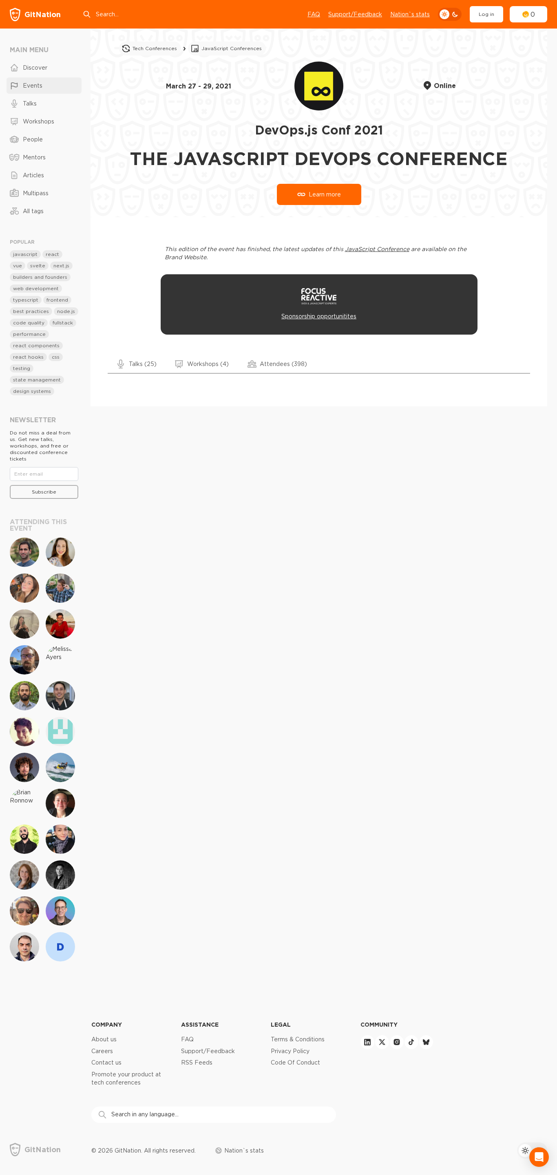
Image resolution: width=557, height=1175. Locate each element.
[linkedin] (367, 1042)
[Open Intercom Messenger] (539, 1157)
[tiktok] (411, 1042)
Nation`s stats (410, 14)
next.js (61, 265)
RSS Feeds (196, 1062)
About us (104, 1039)
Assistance (200, 1024)
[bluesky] (426, 1042)
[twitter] (382, 1042)
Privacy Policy (290, 1051)
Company (106, 1024)
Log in (486, 14)
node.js (66, 311)
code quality (28, 322)
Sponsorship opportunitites (318, 316)
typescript (25, 299)
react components (36, 345)
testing (21, 368)
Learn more (325, 194)
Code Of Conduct (295, 1062)
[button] (137, 364)
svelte (37, 265)
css (56, 356)
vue (17, 265)
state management (37, 379)
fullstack (63, 322)
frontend (57, 299)
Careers (102, 1051)
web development (36, 288)
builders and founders (40, 277)
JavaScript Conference (377, 249)
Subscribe (44, 491)
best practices (31, 311)
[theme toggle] (450, 14)
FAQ (313, 14)
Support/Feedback (355, 14)
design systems (32, 391)
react (52, 254)
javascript (25, 254)
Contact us (106, 1062)
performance (29, 334)
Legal (281, 1024)
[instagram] (397, 1042)
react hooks (28, 356)
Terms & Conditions (298, 1039)
